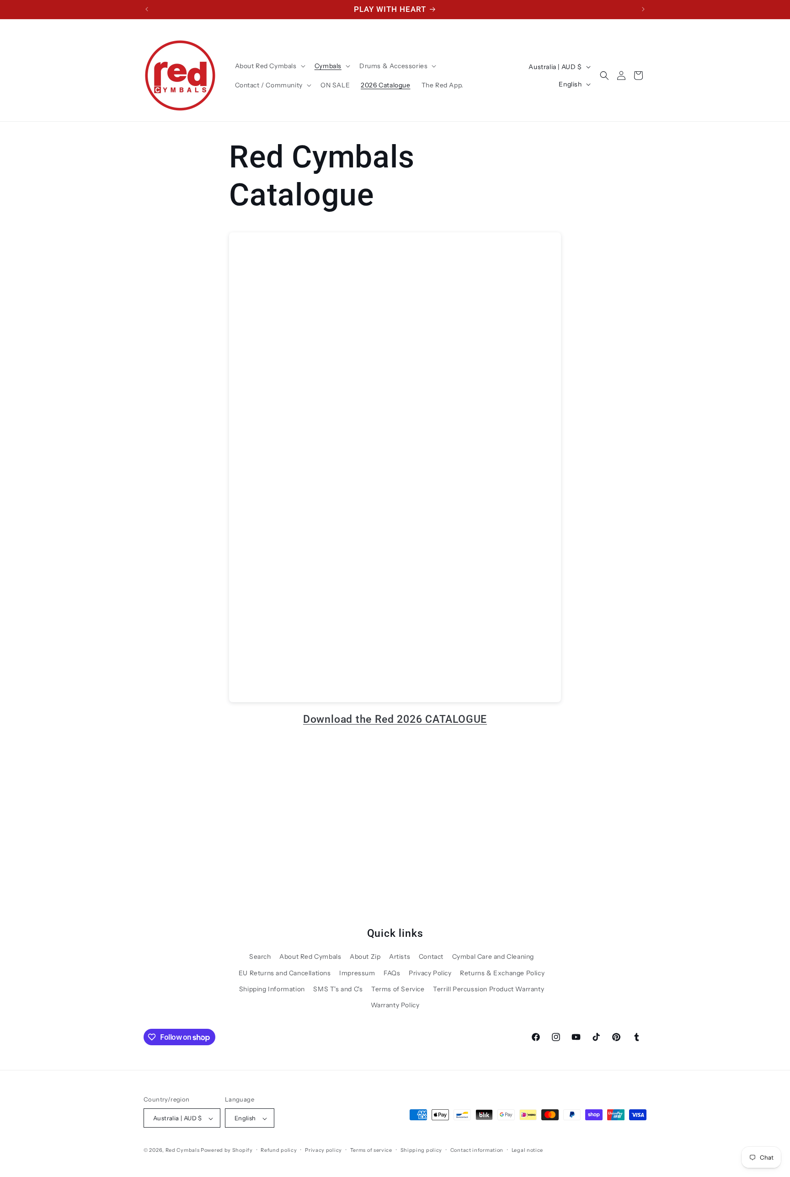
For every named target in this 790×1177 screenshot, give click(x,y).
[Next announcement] (643, 9)
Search (260, 956)
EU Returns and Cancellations (285, 973)
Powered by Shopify (227, 1150)
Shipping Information (272, 989)
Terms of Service (398, 989)
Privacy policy (323, 1150)
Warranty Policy (395, 1005)
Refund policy (279, 1150)
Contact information (476, 1150)
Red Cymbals (183, 1150)
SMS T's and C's (338, 989)
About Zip (365, 956)
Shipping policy (421, 1150)
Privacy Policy (430, 973)
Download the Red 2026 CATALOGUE (395, 719)
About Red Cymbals (310, 956)
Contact (431, 956)
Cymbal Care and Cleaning (493, 956)
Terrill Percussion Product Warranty (488, 989)
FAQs (392, 973)
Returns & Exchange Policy (502, 973)
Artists (399, 956)
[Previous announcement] (147, 9)
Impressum (357, 973)
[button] (269, 65)
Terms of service (371, 1150)
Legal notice (527, 1150)
